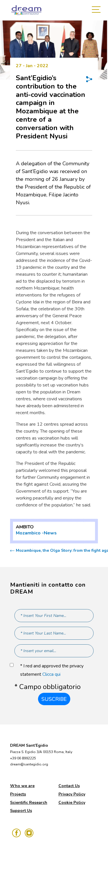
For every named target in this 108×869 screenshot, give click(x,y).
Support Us (21, 810)
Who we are (22, 786)
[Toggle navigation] (97, 10)
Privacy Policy (71, 794)
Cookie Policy (71, 802)
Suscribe (54, 699)
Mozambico (28, 533)
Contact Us (69, 786)
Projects (18, 794)
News (50, 533)
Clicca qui (51, 674)
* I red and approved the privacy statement (52, 670)
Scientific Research (28, 802)
